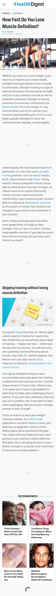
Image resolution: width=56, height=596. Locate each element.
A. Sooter (9, 32)
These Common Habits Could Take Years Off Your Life (13, 531)
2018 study (35, 419)
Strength (18, 13)
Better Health (10, 106)
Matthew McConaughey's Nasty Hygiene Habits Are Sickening (41, 575)
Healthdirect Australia (38, 202)
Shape (36, 179)
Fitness (6, 13)
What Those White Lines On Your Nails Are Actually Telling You (13, 575)
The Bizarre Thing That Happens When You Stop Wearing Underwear (41, 533)
